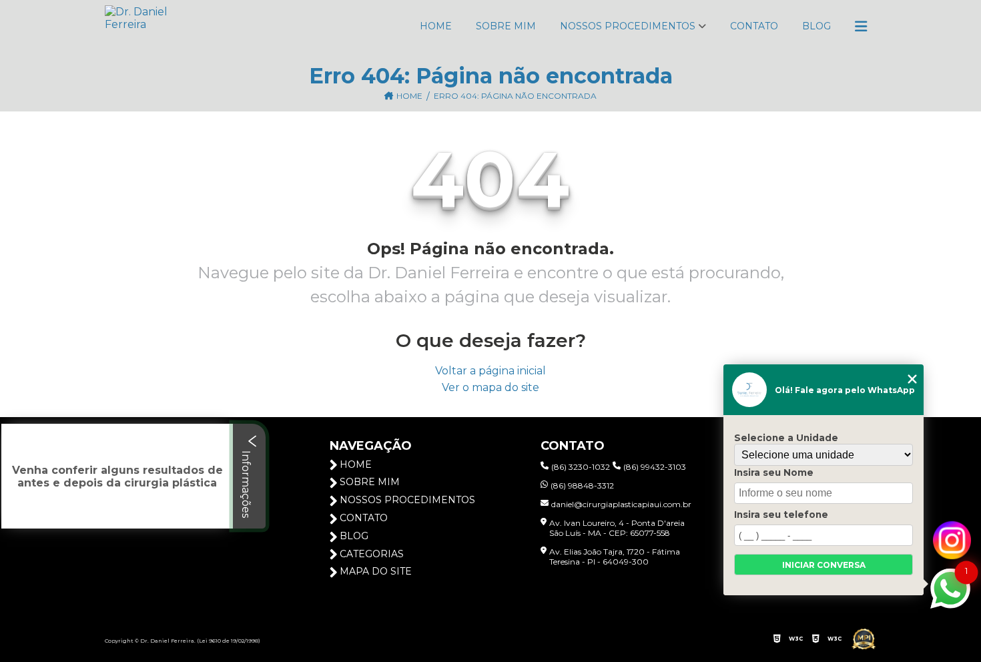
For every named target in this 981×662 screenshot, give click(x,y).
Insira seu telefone (781, 514)
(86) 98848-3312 (582, 485)
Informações (246, 483)
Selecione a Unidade (786, 437)
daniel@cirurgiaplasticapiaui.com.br (621, 504)
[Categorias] (861, 27)
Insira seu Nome (773, 472)
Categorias (372, 554)
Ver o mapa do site (490, 387)
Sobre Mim (506, 26)
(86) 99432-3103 (654, 467)
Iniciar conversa (824, 565)
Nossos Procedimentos (627, 26)
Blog (816, 26)
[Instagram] (952, 539)
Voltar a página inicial (490, 370)
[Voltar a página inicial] (158, 26)
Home (436, 26)
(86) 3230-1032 (580, 467)
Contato (754, 26)
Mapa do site (376, 571)
